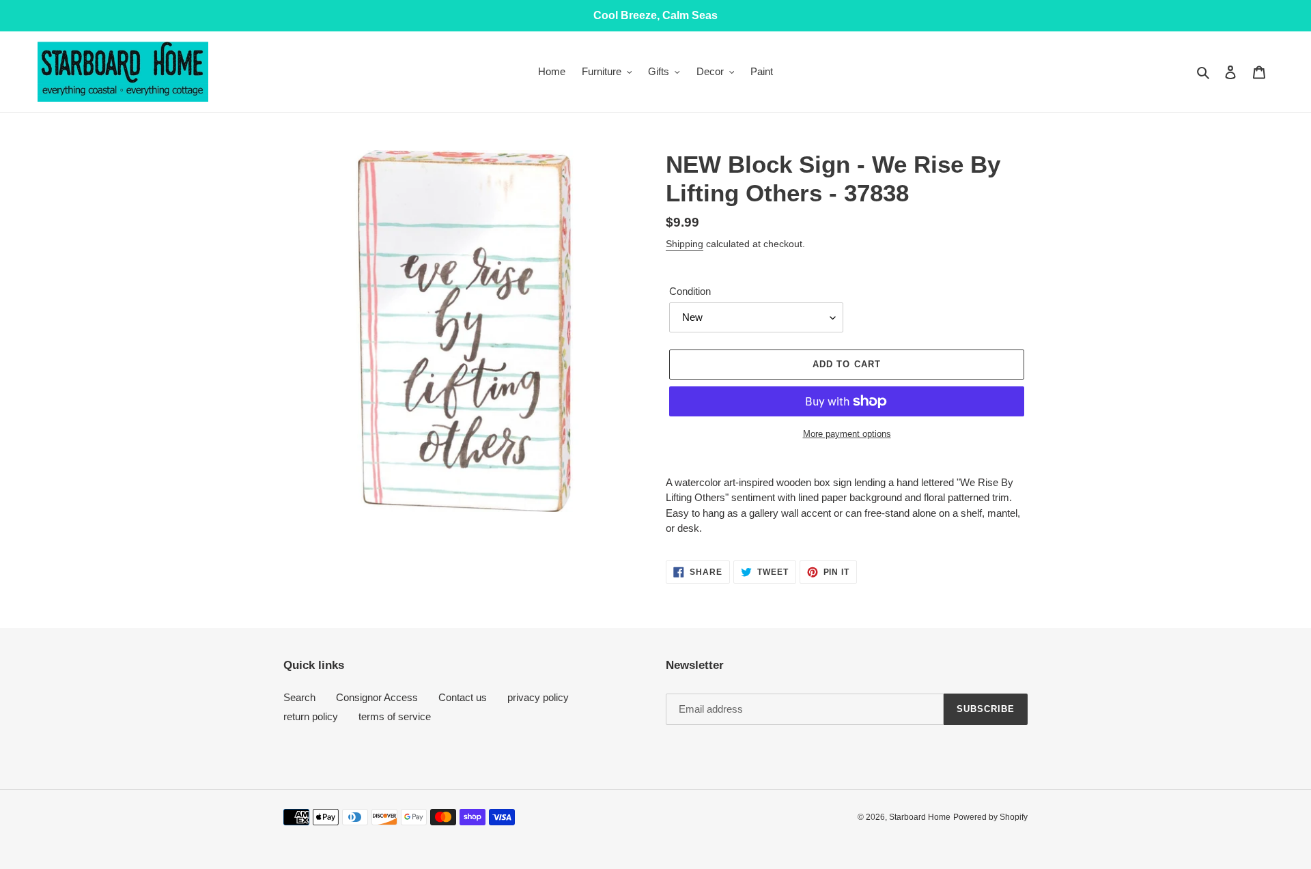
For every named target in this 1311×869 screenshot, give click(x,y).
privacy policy (538, 697)
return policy (310, 716)
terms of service (394, 716)
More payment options (847, 434)
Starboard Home (919, 817)
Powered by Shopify (990, 817)
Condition (690, 291)
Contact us (462, 697)
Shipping (684, 243)
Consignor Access (377, 697)
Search (299, 697)
